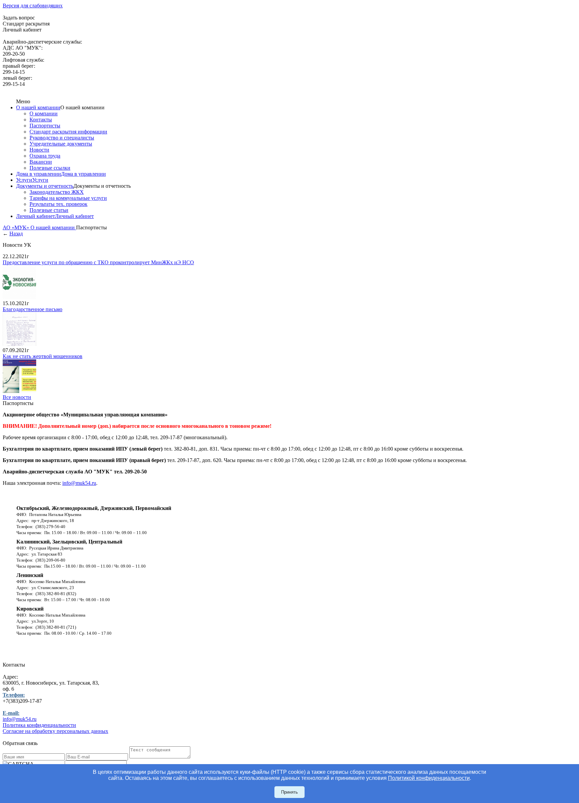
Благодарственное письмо (32, 309)
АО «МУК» (16, 227)
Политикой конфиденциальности (429, 778)
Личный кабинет (35, 216)
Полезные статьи (48, 210)
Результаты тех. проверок (58, 204)
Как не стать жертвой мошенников (42, 356)
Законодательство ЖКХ (56, 192)
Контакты (40, 119)
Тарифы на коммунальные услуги (68, 198)
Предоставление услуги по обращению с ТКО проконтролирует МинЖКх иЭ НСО (98, 262)
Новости (39, 150)
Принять (289, 792)
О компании (43, 113)
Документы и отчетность (44, 186)
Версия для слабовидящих (33, 5)
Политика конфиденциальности (39, 725)
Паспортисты (44, 125)
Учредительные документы (60, 144)
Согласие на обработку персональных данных (55, 731)
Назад (16, 233)
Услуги (24, 180)
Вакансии (40, 162)
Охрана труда (44, 156)
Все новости (17, 397)
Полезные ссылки (49, 168)
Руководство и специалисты (61, 137)
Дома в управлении (38, 174)
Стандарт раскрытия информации (68, 131)
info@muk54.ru (79, 483)
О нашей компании (38, 107)
